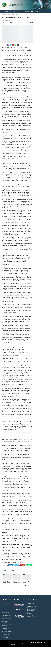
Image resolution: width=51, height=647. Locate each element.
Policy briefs (26, 11)
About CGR (7, 11)
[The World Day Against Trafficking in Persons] (27, 577)
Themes (14, 11)
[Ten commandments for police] (17, 577)
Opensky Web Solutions (41, 642)
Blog (31, 22)
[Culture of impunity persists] (7, 577)
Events (19, 11)
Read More (8, 637)
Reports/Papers (34, 11)
